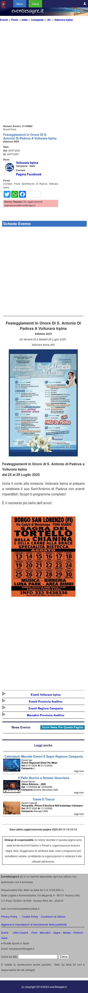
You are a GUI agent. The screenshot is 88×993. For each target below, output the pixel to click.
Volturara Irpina (63, 20)
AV (49, 20)
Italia (25, 20)
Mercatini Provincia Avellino (45, 715)
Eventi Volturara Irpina (45, 694)
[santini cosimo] (43, 595)
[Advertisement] (44, 79)
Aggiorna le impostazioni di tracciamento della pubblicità (34, 924)
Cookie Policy (30, 916)
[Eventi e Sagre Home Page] (3, 7)
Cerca (35, 4)
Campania (37, 20)
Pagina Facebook (28, 174)
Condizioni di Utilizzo (53, 916)
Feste (14, 20)
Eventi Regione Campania (46, 708)
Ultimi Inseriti (20, 932)
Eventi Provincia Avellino (45, 701)
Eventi (4, 20)
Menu (19, 4)
